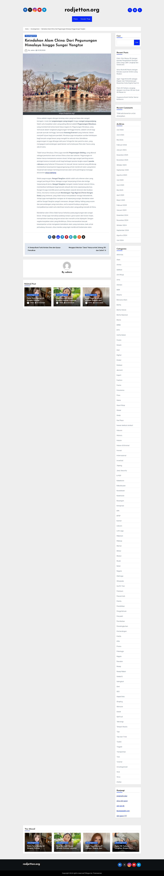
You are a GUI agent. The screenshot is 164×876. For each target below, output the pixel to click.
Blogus (87, 873)
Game (119, 400)
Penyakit (120, 616)
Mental (119, 546)
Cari (119, 36)
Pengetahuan (122, 611)
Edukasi (119, 365)
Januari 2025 (121, 210)
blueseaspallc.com (123, 811)
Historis (119, 435)
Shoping (120, 702)
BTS (118, 330)
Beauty (119, 295)
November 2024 (122, 220)
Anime (119, 265)
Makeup (119, 541)
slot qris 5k (120, 806)
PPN (118, 641)
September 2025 (123, 170)
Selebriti (120, 676)
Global (119, 410)
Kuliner (119, 521)
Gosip (119, 415)
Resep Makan (121, 671)
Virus (118, 777)
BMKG (119, 325)
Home (75, 19)
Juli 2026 (120, 130)
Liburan (119, 526)
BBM (118, 290)
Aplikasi (119, 270)
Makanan (120, 536)
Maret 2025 (121, 200)
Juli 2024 (120, 240)
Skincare (120, 707)
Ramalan (120, 661)
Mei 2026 (120, 140)
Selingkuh (120, 681)
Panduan (120, 591)
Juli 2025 (120, 180)
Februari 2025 (122, 205)
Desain (119, 345)
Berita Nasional (122, 315)
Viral (118, 772)
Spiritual (120, 717)
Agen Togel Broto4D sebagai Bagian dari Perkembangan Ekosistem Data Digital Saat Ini (128, 81)
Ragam (119, 656)
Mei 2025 (120, 190)
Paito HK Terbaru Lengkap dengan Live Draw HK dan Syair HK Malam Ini (128, 90)
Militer (119, 551)
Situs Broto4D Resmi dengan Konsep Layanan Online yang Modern (66, 300)
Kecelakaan (121, 491)
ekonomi (120, 370)
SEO (118, 691)
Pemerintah (121, 596)
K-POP (119, 476)
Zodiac (119, 782)
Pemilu (119, 601)
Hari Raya (120, 420)
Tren (118, 757)
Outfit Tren (121, 586)
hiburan (119, 430)
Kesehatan (120, 496)
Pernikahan (121, 621)
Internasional (121, 455)
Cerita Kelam (121, 335)
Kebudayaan (121, 486)
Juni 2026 (120, 135)
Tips (118, 732)
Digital (119, 355)
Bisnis (119, 320)
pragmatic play (122, 796)
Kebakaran (120, 481)
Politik (119, 636)
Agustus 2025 (122, 175)
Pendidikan (121, 606)
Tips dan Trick (122, 737)
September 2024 (123, 230)
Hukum (119, 440)
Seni (118, 686)
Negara (119, 571)
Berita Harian (121, 310)
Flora (118, 395)
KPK (118, 511)
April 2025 (120, 195)
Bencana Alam (122, 300)
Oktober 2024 (122, 225)
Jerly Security (122, 470)
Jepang (119, 465)
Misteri (119, 556)
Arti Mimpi (120, 275)
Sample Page (86, 19)
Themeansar (97, 873)
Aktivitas (120, 255)
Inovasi (119, 450)
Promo (119, 646)
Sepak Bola (121, 696)
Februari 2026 (122, 145)
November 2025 (122, 160)
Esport (119, 375)
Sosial (119, 712)
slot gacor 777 (122, 816)
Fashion (119, 380)
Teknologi (120, 722)
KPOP (119, 516)
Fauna (119, 385)
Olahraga (120, 576)
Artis (118, 280)
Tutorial (119, 762)
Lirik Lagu (120, 531)
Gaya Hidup (121, 405)
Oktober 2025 (122, 165)
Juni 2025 (120, 185)
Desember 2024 (122, 215)
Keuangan (120, 501)
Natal (119, 566)
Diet (118, 350)
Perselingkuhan (122, 626)
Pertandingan (122, 631)
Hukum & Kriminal (123, 445)
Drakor (119, 360)
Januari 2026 (122, 150)
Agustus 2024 (122, 235)
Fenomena (120, 390)
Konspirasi (120, 506)
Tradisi (119, 742)
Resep (119, 666)
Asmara (119, 285)
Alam (118, 260)
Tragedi (119, 747)
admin (33, 50)
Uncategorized (31, 36)
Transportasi (121, 752)
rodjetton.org (82, 10)
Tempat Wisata (122, 727)
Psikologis (120, 651)
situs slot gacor (122, 801)
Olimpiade (120, 581)
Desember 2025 (122, 155)
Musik (119, 561)
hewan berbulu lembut (125, 425)
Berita (119, 305)
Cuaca (119, 340)
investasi (120, 460)
